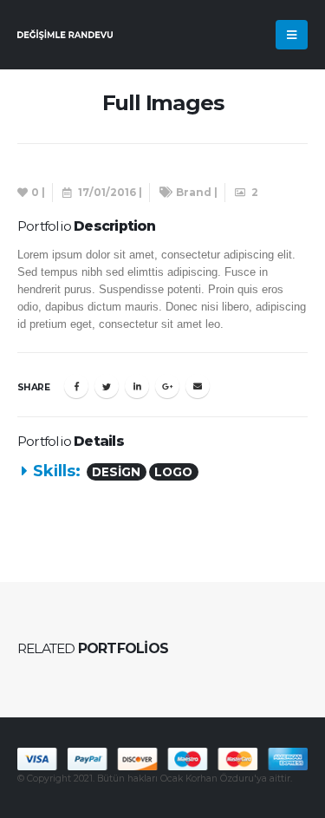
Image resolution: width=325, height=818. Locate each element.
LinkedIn (137, 386)
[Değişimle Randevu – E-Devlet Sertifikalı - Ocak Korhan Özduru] (65, 34)
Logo (173, 472)
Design (116, 472)
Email (197, 386)
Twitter (106, 386)
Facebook (76, 386)
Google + (167, 386)
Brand (193, 193)
